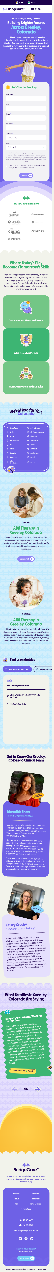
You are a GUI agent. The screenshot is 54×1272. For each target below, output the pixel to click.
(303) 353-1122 (36, 48)
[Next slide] (37, 1089)
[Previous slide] (14, 1089)
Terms (26, 161)
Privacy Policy (41, 159)
